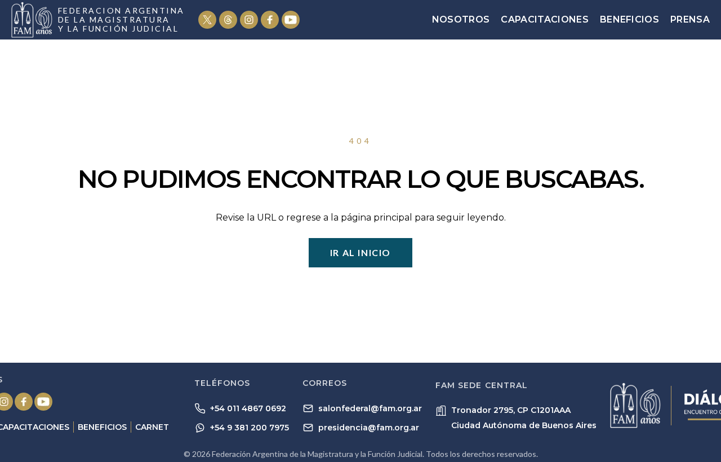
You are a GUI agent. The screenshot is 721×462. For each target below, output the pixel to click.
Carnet (152, 427)
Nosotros (461, 19)
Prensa (690, 19)
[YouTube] (291, 20)
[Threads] (228, 20)
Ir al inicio (360, 252)
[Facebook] (270, 20)
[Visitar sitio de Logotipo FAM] (635, 405)
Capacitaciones (544, 19)
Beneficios (629, 19)
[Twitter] (207, 20)
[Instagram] (249, 20)
